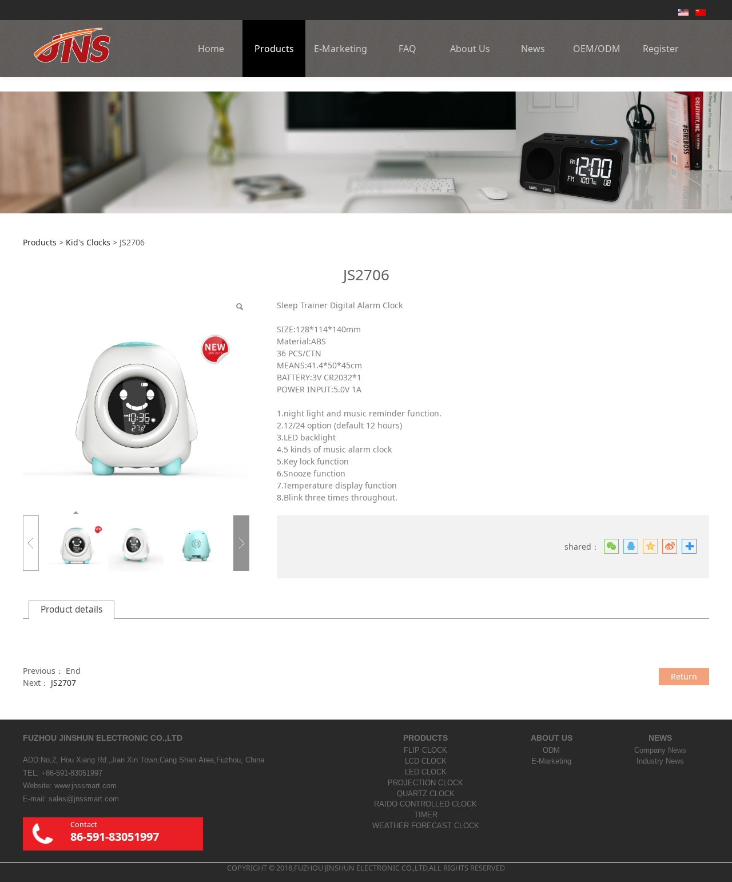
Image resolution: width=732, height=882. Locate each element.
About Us (470, 48)
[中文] (700, 12)
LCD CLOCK (426, 761)
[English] (683, 12)
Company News (660, 750)
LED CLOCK (426, 772)
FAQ (407, 48)
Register (661, 48)
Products (274, 48)
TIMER (425, 815)
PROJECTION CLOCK (425, 783)
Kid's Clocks (88, 242)
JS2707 (63, 682)
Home (211, 48)
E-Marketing (340, 48)
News (533, 48)
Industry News (660, 761)
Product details (71, 609)
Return (684, 676)
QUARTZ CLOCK (426, 794)
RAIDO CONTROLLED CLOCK (425, 804)
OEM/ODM (596, 48)
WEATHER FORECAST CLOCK (425, 826)
